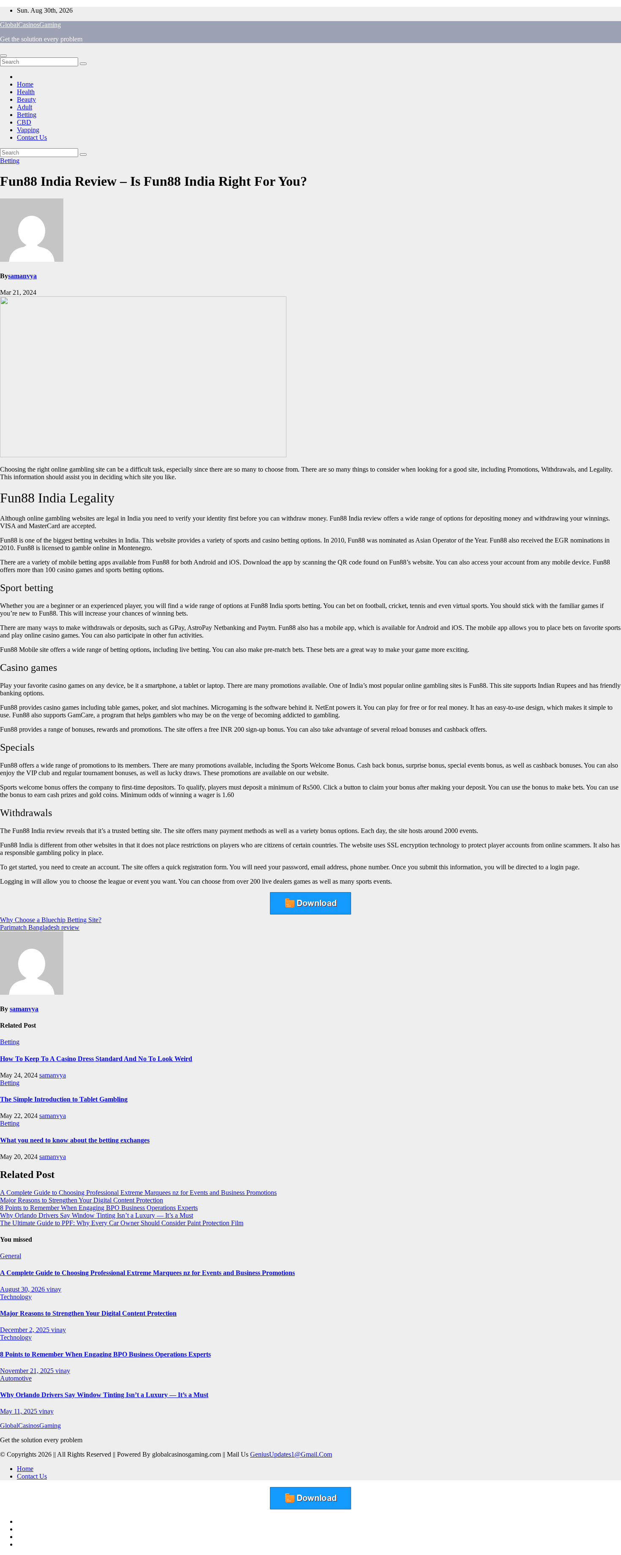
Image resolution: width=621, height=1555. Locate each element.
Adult (24, 107)
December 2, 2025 (25, 1329)
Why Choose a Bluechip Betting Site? (50, 919)
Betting (26, 114)
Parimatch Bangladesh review (39, 927)
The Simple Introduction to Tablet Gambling (64, 1099)
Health (26, 91)
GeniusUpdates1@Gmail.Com (291, 1454)
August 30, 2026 (23, 1289)
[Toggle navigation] (3, 55)
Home (25, 84)
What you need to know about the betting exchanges (75, 1140)
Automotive (16, 1378)
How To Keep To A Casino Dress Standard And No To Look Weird (96, 1058)
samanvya (22, 276)
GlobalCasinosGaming (30, 24)
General (10, 1255)
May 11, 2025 (19, 1411)
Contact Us (32, 137)
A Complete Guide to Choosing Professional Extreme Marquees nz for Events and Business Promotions (138, 1192)
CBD (24, 122)
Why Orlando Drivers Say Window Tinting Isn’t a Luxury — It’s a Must (96, 1215)
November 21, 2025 (27, 1370)
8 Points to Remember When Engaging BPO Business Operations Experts (99, 1207)
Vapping (28, 129)
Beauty (26, 99)
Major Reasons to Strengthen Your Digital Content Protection (81, 1200)
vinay (53, 1289)
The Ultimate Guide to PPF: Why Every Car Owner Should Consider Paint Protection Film (121, 1223)
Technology (16, 1296)
